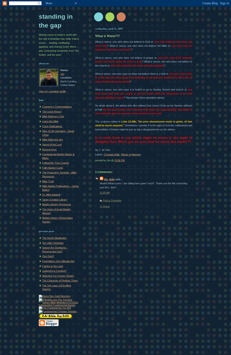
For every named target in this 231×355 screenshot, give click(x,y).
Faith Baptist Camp (52, 167)
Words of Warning (131, 154)
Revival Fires (49, 149)
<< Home (105, 206)
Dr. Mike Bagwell (51, 194)
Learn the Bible (50, 121)
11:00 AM (105, 192)
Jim (62, 74)
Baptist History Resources (56, 204)
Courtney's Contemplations (57, 106)
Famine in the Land (52, 266)
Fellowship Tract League (55, 162)
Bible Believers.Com (53, 116)
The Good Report (51, 111)
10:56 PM (119, 160)
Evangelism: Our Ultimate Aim (58, 261)
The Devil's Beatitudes (54, 238)
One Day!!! (48, 256)
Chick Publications (52, 126)
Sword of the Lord (52, 144)
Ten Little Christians (53, 243)
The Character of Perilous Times (60, 280)
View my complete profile (52, 91)
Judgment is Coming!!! (54, 271)
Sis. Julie (109, 179)
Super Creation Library (54, 199)
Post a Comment (112, 200)
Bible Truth (48, 181)
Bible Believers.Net (52, 139)
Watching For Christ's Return (58, 275)
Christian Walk (112, 154)
